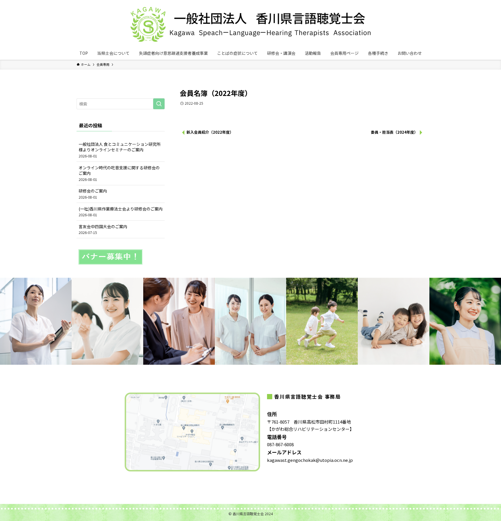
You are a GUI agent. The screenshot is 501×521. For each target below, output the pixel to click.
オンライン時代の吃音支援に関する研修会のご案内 (119, 173)
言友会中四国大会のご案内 (103, 229)
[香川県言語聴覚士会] (250, 24)
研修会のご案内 (93, 194)
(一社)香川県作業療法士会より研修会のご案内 (121, 212)
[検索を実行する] (159, 103)
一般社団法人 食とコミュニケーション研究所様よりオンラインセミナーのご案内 (120, 150)
